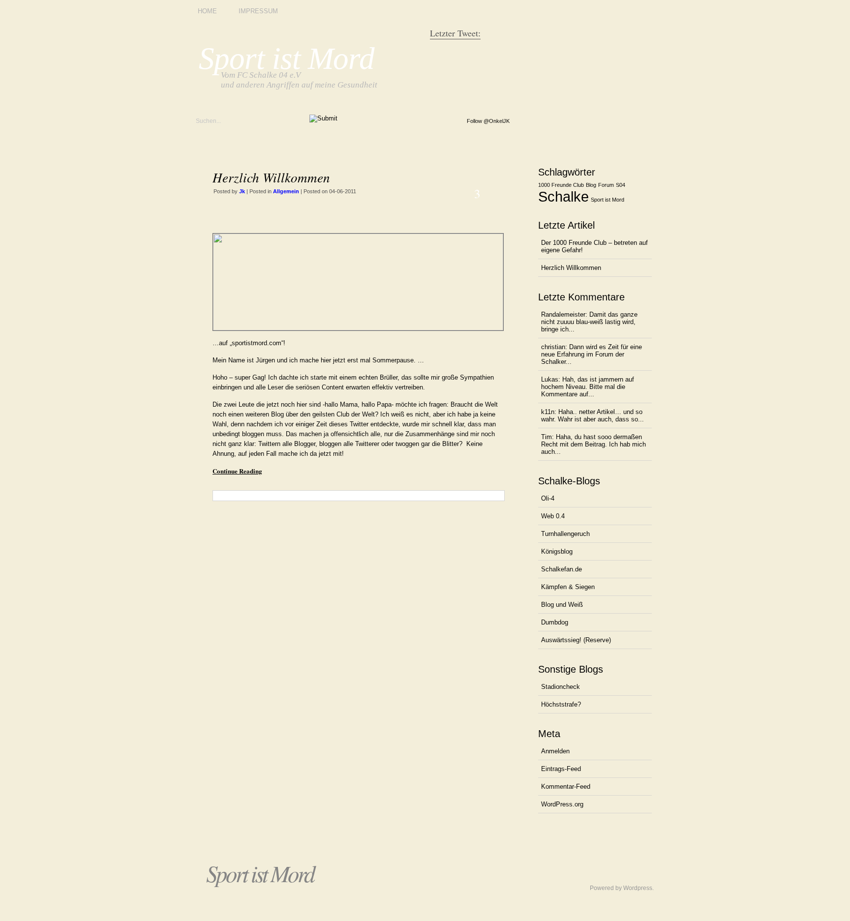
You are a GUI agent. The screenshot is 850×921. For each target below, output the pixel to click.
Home (207, 11)
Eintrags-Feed (561, 768)
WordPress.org (562, 804)
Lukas (549, 379)
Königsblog (557, 551)
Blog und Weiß (562, 604)
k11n (547, 412)
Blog (591, 185)
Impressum (258, 11)
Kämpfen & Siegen (568, 587)
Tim (546, 437)
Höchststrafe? (561, 704)
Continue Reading (237, 470)
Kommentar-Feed (565, 786)
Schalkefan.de (561, 569)
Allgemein (286, 191)
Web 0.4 (553, 516)
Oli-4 (547, 498)
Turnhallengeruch (565, 533)
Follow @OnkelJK (488, 121)
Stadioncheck (560, 686)
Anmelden (555, 751)
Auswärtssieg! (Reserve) (576, 640)
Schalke (563, 196)
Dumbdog (554, 622)
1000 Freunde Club (561, 185)
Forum (606, 185)
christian (553, 347)
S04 (620, 185)
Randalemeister (563, 314)
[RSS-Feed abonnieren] (444, 124)
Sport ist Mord (286, 58)
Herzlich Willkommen (271, 177)
